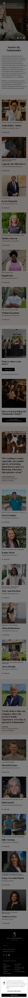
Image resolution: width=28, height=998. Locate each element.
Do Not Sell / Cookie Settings (14, 991)
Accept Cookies (14, 995)
